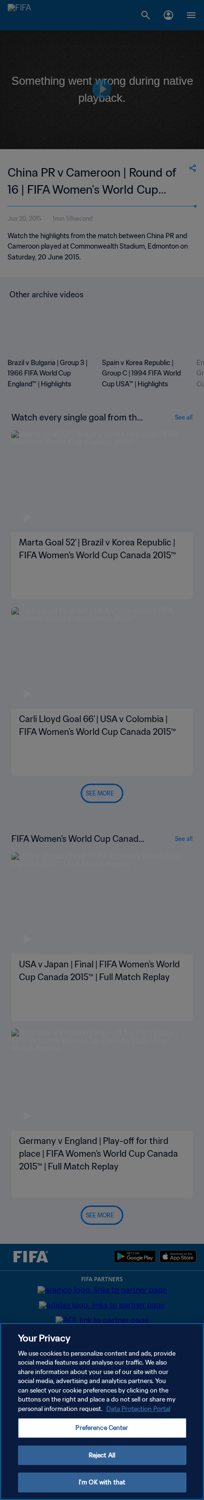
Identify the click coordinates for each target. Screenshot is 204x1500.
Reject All (102, 1455)
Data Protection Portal (138, 1409)
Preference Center (101, 1428)
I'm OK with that (102, 1482)
